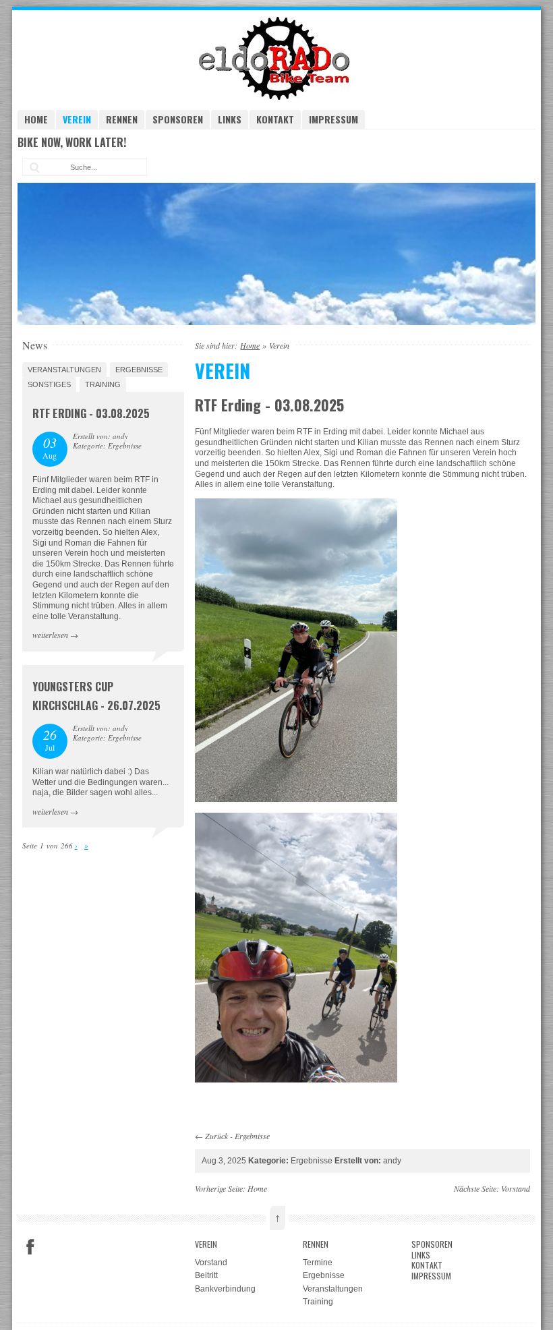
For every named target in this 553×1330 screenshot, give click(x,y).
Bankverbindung (225, 1289)
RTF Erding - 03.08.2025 (91, 413)
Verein (77, 119)
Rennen (122, 119)
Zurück (216, 1135)
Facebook (30, 1247)
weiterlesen (50, 634)
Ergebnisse (252, 1135)
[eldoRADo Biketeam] (276, 97)
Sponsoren (177, 119)
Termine (317, 1262)
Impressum (333, 119)
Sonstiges (49, 384)
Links (229, 119)
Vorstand (515, 1188)
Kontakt (275, 119)
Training (103, 384)
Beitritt (206, 1275)
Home (36, 119)
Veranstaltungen (64, 370)
